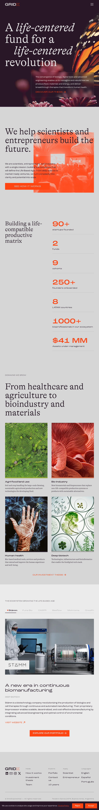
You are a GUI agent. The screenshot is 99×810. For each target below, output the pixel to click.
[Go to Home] (12, 4)
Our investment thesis (48, 575)
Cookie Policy (63, 806)
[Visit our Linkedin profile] (7, 773)
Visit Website (13, 723)
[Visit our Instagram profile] (15, 773)
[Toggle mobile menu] (92, 4)
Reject (77, 806)
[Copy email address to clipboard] (11, 773)
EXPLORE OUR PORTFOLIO (48, 733)
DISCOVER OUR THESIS (49, 92)
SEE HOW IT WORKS (27, 186)
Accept (91, 806)
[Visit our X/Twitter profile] (19, 773)
